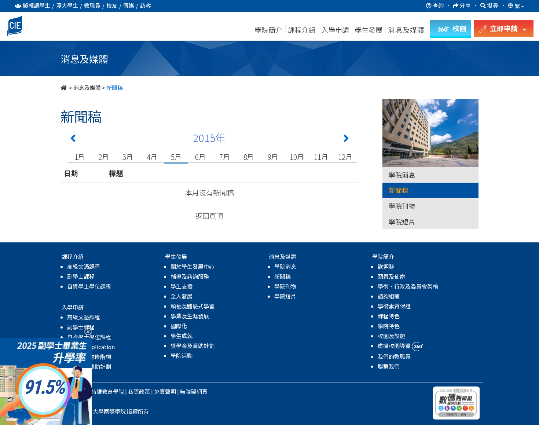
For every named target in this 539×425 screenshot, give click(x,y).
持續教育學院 (107, 391)
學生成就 (181, 336)
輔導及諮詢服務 (189, 276)
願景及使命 (391, 276)
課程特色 (389, 316)
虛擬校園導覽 (395, 345)
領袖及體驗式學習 (192, 306)
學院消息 (402, 174)
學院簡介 (268, 29)
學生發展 (368, 29)
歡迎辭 (386, 266)
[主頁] (64, 87)
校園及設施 (391, 336)
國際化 (178, 326)
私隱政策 (139, 391)
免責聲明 (165, 391)
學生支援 (181, 286)
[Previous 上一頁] (73, 139)
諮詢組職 (389, 296)
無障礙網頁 (194, 391)
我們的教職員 (394, 356)
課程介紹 (302, 29)
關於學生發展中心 (192, 266)
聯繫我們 (389, 366)
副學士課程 (81, 276)
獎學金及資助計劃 (192, 345)
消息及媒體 (87, 87)
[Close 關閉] (85, 331)
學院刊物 (402, 205)
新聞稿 (398, 190)
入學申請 (335, 29)
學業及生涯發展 (189, 316)
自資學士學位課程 (89, 286)
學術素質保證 (394, 306)
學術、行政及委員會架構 (408, 286)
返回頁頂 (209, 216)
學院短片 (402, 221)
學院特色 (389, 326)
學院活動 (181, 355)
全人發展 (181, 296)
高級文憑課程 (83, 266)
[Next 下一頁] (346, 139)
